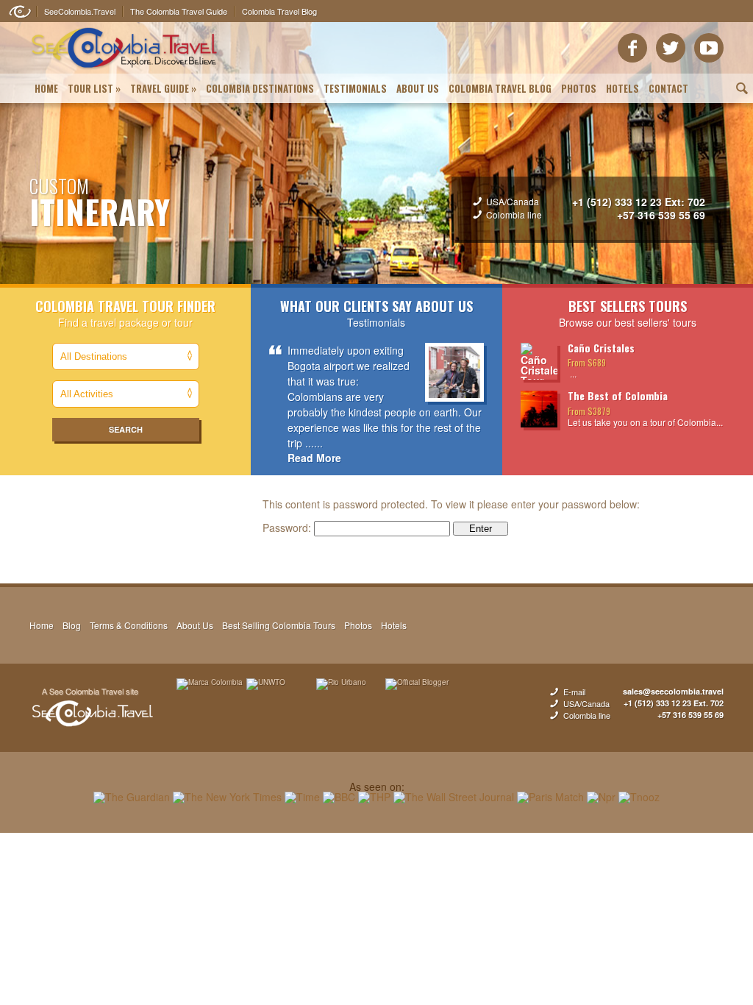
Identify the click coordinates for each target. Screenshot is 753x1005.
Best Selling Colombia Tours (278, 625)
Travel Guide (163, 88)
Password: (288, 527)
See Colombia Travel (91, 708)
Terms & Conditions (129, 625)
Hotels (622, 88)
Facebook (632, 48)
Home (46, 88)
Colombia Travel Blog (500, 88)
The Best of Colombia (618, 395)
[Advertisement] (376, 881)
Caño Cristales (601, 347)
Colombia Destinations (260, 88)
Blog (72, 625)
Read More (314, 457)
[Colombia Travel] (124, 70)
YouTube (709, 48)
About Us (417, 88)
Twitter (670, 48)
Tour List (94, 88)
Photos (578, 88)
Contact (668, 88)
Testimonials (355, 88)
